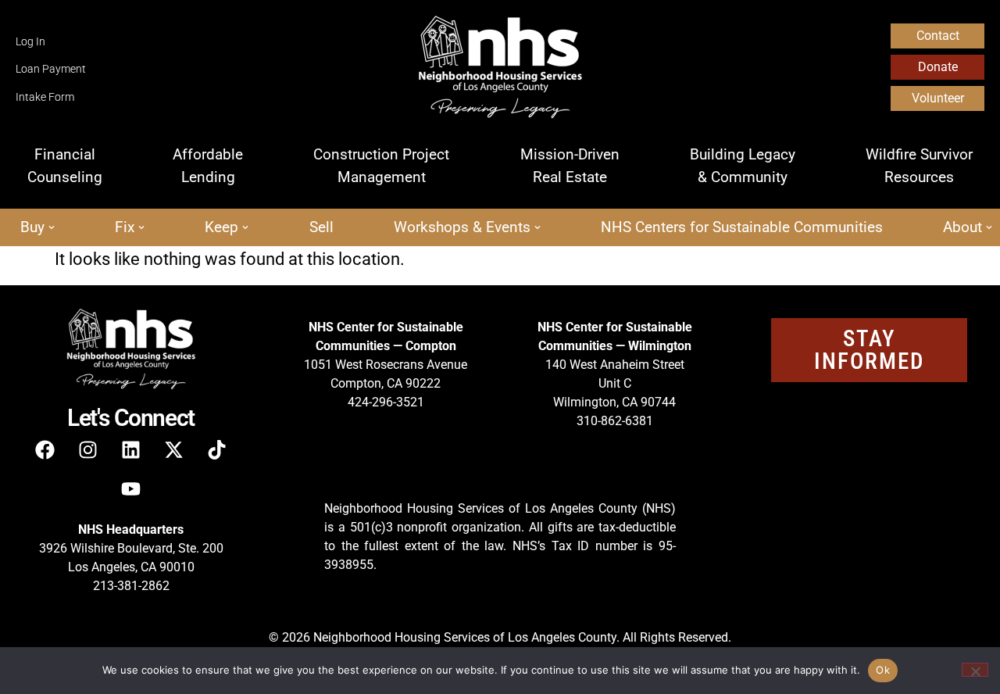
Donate (938, 66)
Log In (30, 41)
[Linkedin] (131, 449)
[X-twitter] (174, 449)
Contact (937, 35)
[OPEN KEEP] (245, 227)
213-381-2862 (131, 585)
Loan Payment (51, 69)
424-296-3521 (386, 402)
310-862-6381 (615, 420)
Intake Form (45, 97)
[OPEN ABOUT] (989, 227)
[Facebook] (45, 449)
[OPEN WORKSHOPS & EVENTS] (537, 227)
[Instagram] (88, 449)
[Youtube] (131, 488)
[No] (975, 670)
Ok (883, 670)
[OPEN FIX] (141, 227)
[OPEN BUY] (51, 227)
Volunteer (938, 98)
